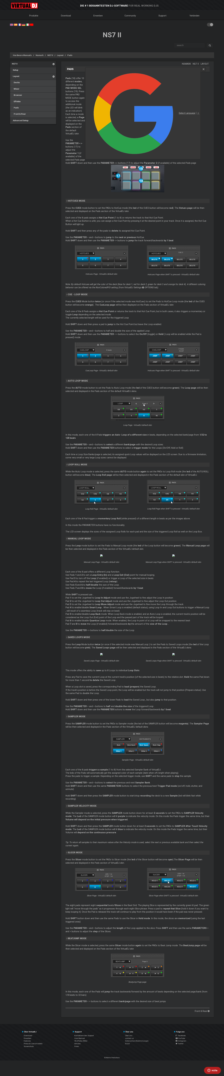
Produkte (33, 15)
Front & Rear (19, 114)
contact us (129, 1038)
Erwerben (98, 15)
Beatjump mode (77, 938)
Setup (15, 70)
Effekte (16, 101)
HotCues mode (76, 201)
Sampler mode (76, 716)
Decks (16, 82)
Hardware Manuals (22, 55)
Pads (69, 55)
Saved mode (79, 637)
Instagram (181, 1041)
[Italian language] (27, 24)
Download (66, 15)
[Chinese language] (31, 24)
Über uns (128, 1035)
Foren (76, 1046)
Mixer (15, 89)
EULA (127, 1044)
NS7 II (50, 55)
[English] (11, 24)
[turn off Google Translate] (203, 69)
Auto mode (78, 381)
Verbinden (194, 15)
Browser (17, 95)
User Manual (79, 1038)
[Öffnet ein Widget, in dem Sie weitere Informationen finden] (212, 1070)
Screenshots (29, 1046)
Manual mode (79, 538)
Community (130, 15)
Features (27, 1041)
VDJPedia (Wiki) (80, 1041)
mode (75, 852)
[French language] (19, 24)
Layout (60, 55)
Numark (39, 55)
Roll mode (77, 464)
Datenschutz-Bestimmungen (137, 1041)
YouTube (181, 1038)
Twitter (180, 1044)
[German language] (23, 24)
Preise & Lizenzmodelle (33, 1044)
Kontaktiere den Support (84, 1035)
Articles (77, 1044)
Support (162, 15)
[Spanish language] (15, 24)
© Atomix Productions (112, 1058)
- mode (78, 294)
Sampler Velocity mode (82, 806)
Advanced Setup (20, 120)
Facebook (181, 1035)
